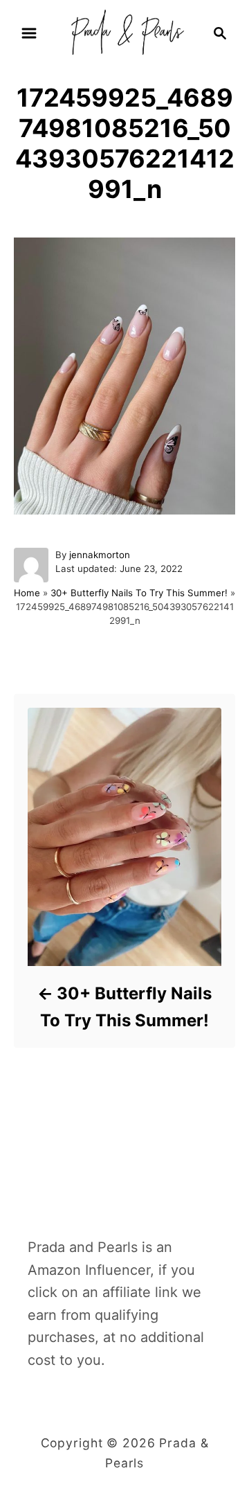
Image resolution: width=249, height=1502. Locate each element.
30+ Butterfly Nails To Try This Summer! (139, 592)
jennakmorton (99, 554)
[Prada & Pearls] (124, 32)
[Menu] (29, 33)
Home (27, 592)
